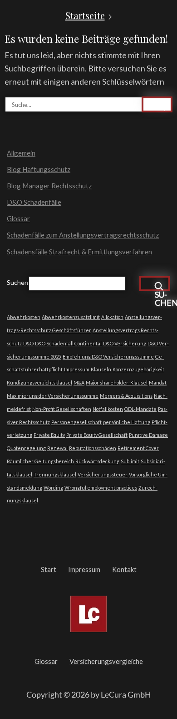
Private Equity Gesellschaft (97, 435)
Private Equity (49, 435)
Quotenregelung (26, 448)
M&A (79, 382)
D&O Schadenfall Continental (68, 343)
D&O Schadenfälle (34, 202)
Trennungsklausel (55, 474)
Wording (53, 488)
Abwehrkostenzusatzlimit (71, 317)
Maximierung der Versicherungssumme (52, 396)
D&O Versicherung (124, 343)
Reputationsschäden (92, 448)
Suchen (17, 282)
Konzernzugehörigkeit (138, 369)
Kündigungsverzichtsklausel (39, 382)
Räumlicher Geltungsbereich (40, 461)
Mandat (158, 382)
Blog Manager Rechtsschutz (49, 186)
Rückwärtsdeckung (97, 461)
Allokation (112, 317)
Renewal (57, 448)
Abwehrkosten (23, 317)
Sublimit (130, 461)
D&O (28, 343)
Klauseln (101, 369)
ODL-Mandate (140, 409)
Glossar (18, 218)
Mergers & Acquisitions (126, 396)
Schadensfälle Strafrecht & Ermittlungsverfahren (79, 252)
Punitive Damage (148, 435)
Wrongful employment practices (100, 488)
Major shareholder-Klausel (117, 382)
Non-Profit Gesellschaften (61, 409)
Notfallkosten (108, 409)
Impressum (76, 369)
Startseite (85, 15)
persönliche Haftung (126, 422)
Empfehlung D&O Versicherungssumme (108, 357)
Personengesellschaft (76, 422)
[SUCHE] (157, 104)
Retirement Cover (138, 448)
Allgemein (21, 153)
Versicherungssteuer (103, 474)
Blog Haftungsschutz (38, 169)
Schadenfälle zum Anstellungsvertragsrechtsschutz (83, 235)
